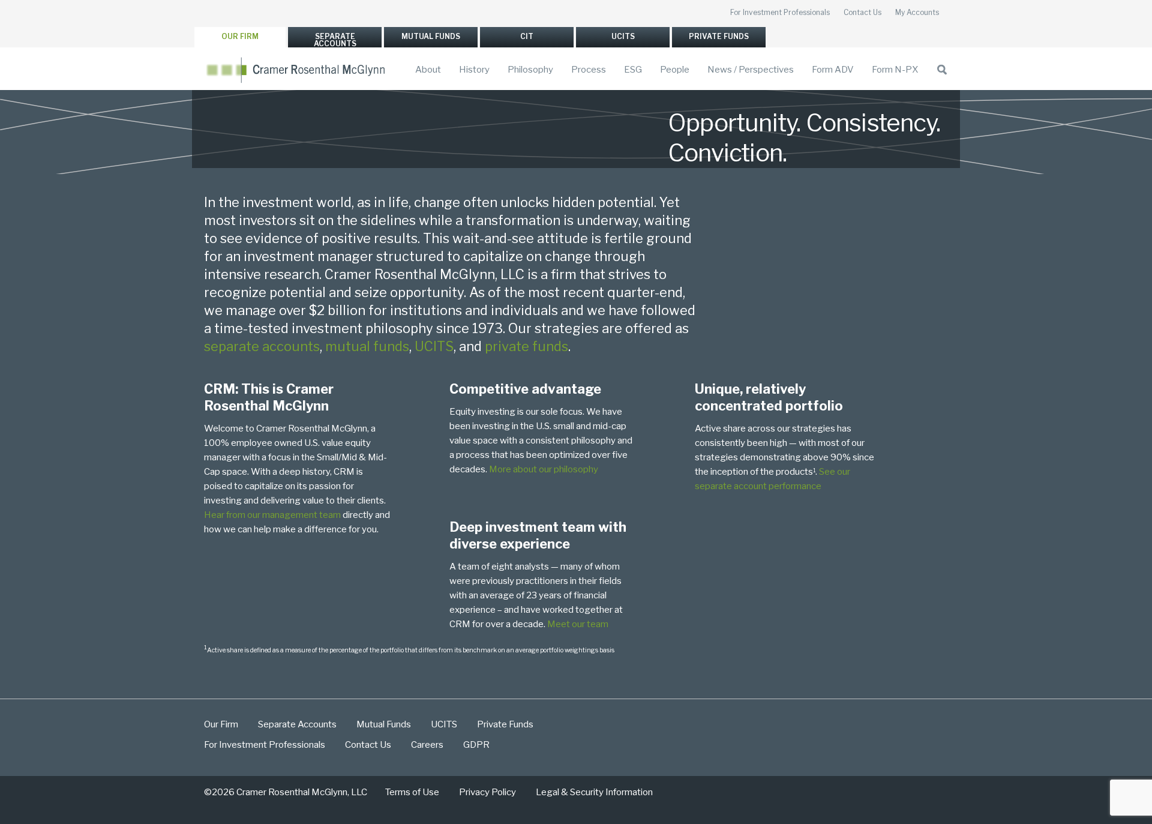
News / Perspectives (750, 69)
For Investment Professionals (780, 12)
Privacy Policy (487, 792)
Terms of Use (412, 792)
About (428, 69)
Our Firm (240, 36)
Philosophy (530, 69)
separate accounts (262, 346)
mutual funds (367, 346)
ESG (633, 69)
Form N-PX (895, 69)
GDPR (476, 744)
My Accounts (917, 12)
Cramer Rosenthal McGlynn (297, 69)
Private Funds (719, 36)
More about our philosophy (543, 469)
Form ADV (833, 69)
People (674, 69)
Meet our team (577, 624)
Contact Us (862, 12)
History (474, 69)
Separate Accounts (335, 40)
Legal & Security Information (594, 792)
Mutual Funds (430, 36)
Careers (427, 744)
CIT (526, 36)
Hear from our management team (272, 515)
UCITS (623, 36)
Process (588, 69)
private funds (526, 346)
